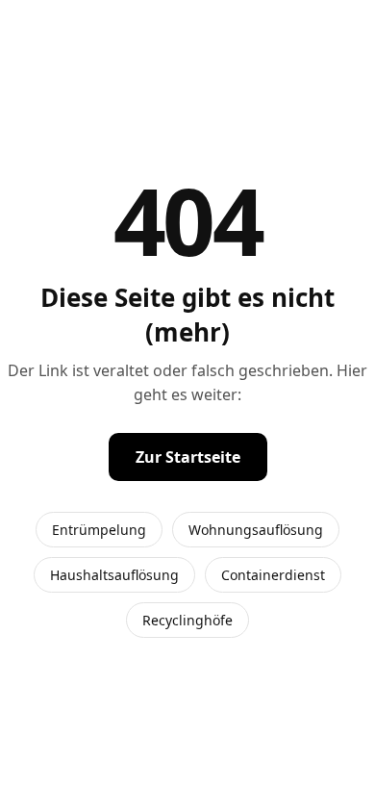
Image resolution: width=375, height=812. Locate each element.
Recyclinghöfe (187, 620)
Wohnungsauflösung (255, 529)
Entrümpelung (99, 529)
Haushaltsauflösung (114, 575)
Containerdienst (273, 575)
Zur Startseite (188, 457)
